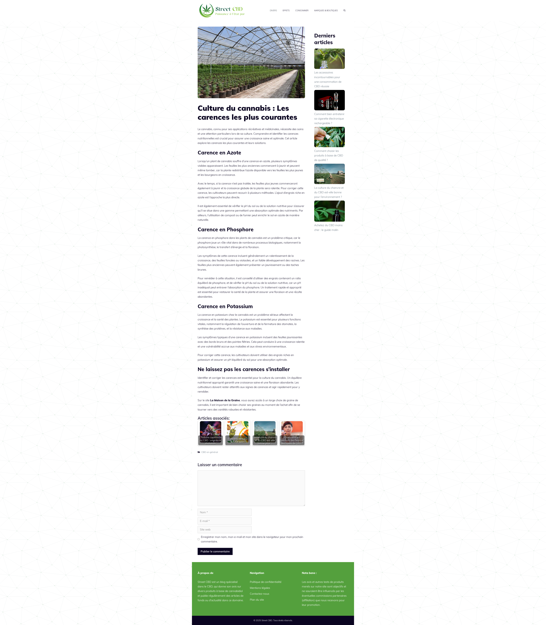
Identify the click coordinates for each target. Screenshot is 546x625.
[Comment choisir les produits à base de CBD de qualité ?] (329, 138)
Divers (273, 10)
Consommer (302, 10)
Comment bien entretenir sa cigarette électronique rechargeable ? (329, 118)
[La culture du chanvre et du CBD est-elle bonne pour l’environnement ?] (329, 174)
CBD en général (209, 452)
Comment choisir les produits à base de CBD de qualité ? (328, 155)
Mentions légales (260, 588)
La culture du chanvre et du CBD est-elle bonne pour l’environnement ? (329, 192)
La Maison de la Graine (225, 400)
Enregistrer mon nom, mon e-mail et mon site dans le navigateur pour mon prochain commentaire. (252, 539)
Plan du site (257, 599)
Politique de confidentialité (265, 582)
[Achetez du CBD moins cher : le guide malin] (329, 212)
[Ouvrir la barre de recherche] (344, 10)
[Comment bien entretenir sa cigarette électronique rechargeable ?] (329, 101)
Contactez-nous (259, 593)
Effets (286, 10)
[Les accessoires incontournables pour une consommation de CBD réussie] (329, 59)
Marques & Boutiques (326, 10)
